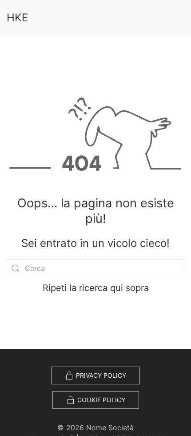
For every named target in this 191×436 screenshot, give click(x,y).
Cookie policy (101, 400)
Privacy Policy (101, 375)
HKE (17, 17)
